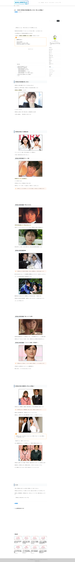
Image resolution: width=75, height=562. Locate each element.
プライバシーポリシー (40, 559)
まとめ (18, 75)
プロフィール (51, 72)
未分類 (51, 60)
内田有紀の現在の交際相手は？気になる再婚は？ (24, 74)
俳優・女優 (16, 503)
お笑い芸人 (51, 49)
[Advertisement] (30, 20)
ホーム (29, 559)
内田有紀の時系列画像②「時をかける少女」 (23, 69)
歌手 (50, 62)
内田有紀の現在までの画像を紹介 (22, 67)
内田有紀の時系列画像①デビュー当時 (23, 68)
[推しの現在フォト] (21, 3)
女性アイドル (51, 57)
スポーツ (51, 52)
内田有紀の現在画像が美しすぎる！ (23, 66)
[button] (60, 2)
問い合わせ (50, 74)
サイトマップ (51, 69)
